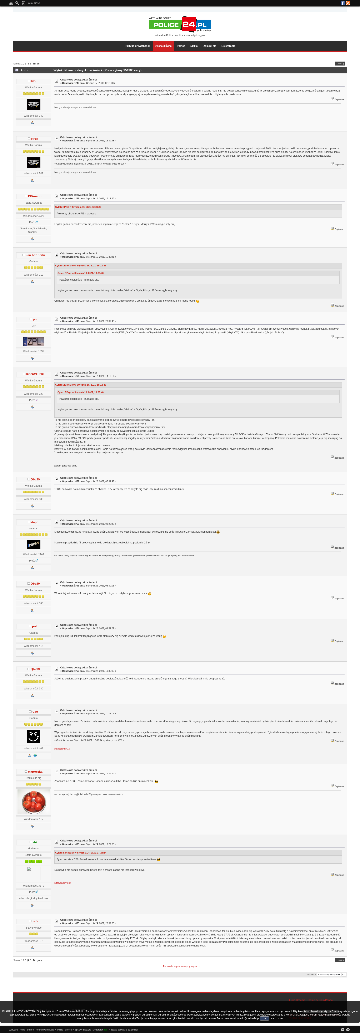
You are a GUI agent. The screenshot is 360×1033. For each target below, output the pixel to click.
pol (35, 319)
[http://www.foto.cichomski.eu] (35, 756)
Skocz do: (311, 975)
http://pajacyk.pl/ (62, 883)
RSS (348, 3)
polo (35, 626)
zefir (35, 921)
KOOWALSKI (35, 374)
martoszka (35, 771)
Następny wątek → (190, 966)
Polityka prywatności (137, 46)
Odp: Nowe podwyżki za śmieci (78, 79)
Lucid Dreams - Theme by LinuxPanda (311, 1000)
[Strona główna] (11, 4)
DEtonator (35, 196)
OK (264, 1018)
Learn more (276, 1018)
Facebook (343, 3)
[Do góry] (343, 1030)
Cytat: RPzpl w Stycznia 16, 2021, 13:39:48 (78, 207)
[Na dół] (348, 1030)
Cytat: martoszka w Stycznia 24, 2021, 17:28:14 (80, 852)
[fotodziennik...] (62, 748)
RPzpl (35, 81)
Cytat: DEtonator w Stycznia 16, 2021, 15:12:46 (80, 265)
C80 (35, 711)
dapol (35, 522)
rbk (35, 842)
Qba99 (35, 479)
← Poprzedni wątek (170, 966)
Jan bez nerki (35, 255)
